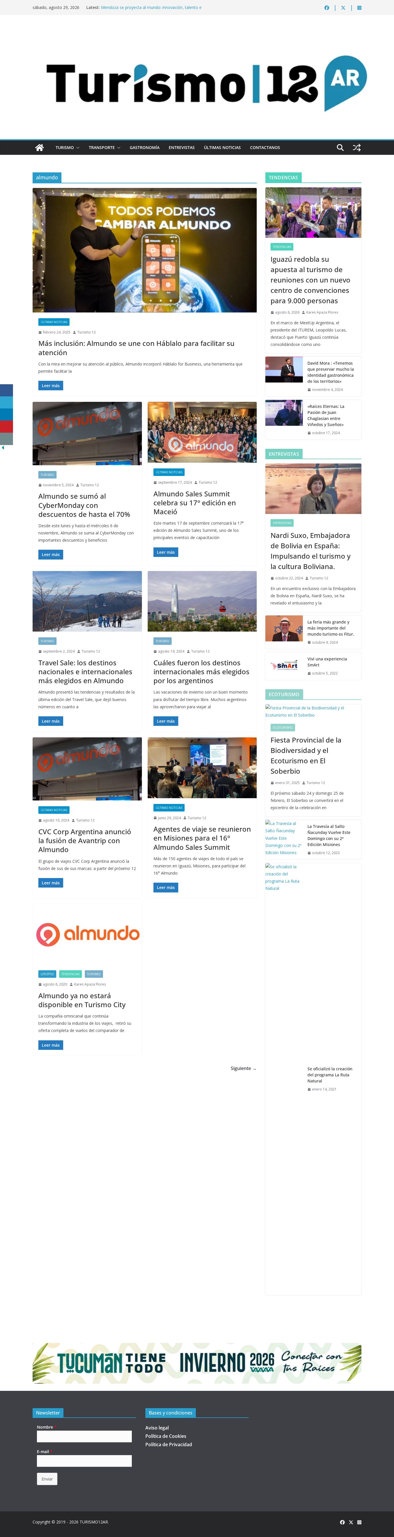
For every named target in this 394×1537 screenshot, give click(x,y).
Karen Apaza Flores (90, 984)
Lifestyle (47, 974)
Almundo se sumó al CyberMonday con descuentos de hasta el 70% (84, 505)
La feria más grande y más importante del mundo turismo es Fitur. (330, 628)
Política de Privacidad (168, 1444)
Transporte (102, 147)
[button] (77, 148)
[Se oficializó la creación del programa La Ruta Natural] (284, 1079)
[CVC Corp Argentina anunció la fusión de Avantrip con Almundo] (87, 768)
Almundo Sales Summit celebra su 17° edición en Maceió (194, 502)
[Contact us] (6, 439)
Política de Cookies (165, 1436)
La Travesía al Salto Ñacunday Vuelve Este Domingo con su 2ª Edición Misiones (328, 835)
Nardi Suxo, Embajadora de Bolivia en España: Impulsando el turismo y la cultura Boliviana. (310, 550)
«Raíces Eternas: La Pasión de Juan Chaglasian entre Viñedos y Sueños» (325, 415)
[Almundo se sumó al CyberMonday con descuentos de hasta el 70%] (87, 433)
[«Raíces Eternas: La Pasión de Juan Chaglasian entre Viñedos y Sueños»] (284, 420)
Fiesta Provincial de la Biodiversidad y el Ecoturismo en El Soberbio (306, 755)
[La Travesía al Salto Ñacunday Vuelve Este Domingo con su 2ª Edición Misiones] (284, 840)
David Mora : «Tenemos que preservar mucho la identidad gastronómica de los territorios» (330, 372)
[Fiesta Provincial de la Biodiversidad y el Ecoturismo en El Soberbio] (313, 711)
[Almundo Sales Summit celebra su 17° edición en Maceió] (202, 432)
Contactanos (265, 147)
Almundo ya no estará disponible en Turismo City (81, 1000)
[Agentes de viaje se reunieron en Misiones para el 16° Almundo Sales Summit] (202, 767)
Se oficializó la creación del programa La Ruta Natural (329, 1075)
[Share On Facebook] (6, 390)
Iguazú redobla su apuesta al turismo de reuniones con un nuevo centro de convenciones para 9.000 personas (310, 279)
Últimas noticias (222, 147)
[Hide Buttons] (3, 449)
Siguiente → (244, 1068)
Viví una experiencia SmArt (327, 662)
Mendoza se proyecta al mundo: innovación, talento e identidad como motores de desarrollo (151, 10)
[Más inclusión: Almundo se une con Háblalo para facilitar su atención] (145, 250)
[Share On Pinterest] (6, 427)
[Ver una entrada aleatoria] (356, 147)
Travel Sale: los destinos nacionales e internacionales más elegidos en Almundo (85, 671)
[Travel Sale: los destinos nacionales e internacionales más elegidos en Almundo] (87, 601)
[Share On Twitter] (6, 402)
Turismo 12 (86, 332)
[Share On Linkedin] (6, 414)
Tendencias (70, 974)
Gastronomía (145, 147)
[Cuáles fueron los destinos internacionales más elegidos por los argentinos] (202, 601)
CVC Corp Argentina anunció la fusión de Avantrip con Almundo (84, 840)
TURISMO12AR (94, 1522)
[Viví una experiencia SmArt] (284, 666)
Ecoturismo (283, 728)
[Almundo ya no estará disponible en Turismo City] (87, 934)
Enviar (47, 1479)
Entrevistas (182, 147)
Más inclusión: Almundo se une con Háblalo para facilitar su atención (136, 347)
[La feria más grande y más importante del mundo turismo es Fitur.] (284, 632)
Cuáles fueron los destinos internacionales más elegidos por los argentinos (201, 671)
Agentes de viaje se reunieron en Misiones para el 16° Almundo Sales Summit (202, 838)
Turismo (65, 147)
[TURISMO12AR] (197, 30)
